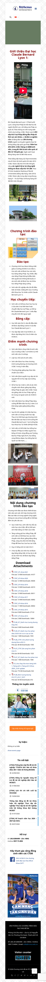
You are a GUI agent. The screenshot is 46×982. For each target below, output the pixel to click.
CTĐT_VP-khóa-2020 (21, 578)
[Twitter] (21, 975)
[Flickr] (31, 975)
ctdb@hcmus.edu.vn (30, 944)
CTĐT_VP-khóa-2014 (21, 616)
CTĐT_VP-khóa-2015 (21, 610)
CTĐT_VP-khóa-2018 (21, 591)
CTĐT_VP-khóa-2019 (21, 585)
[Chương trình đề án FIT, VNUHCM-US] (23, 9)
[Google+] (18, 975)
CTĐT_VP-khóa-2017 (21, 597)
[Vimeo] (24, 975)
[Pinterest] (34, 975)
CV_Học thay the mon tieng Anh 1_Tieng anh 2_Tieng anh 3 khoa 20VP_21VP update (24, 666)
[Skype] (12, 975)
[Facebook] (15, 975)
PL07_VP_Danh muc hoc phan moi (26, 657)
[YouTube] (28, 975)
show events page (14, 750)
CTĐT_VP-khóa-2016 (21, 603)
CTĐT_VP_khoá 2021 (21, 572)
